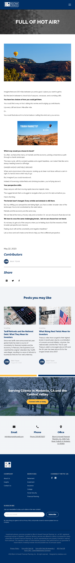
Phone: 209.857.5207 (37, 437)
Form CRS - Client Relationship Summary (37, 550)
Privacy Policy (14, 548)
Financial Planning (33, 496)
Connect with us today (37, 402)
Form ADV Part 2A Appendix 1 (45, 548)
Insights (6, 482)
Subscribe (52, 514)
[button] (69, 4)
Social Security (32, 493)
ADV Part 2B (61, 548)
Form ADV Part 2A (27, 548)
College (29, 489)
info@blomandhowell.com (14, 437)
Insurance (30, 485)
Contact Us (7, 485)
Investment (30, 482)
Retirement (30, 478)
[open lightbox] (37, 62)
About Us (7, 478)
